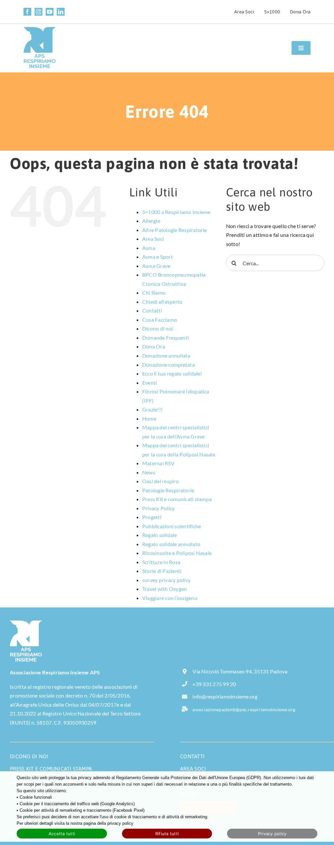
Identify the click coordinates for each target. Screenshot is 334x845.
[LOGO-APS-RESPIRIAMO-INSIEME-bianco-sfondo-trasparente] (26, 623)
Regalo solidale (159, 535)
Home (149, 418)
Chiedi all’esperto (162, 302)
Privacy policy (272, 833)
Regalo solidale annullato (171, 544)
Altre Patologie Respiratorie (174, 230)
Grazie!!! (152, 409)
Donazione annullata (166, 355)
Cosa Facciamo (159, 319)
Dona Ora (153, 346)
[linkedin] (61, 12)
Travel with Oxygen (164, 589)
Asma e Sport (157, 257)
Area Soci (153, 239)
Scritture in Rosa (161, 562)
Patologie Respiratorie (168, 490)
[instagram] (38, 12)
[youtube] (49, 12)
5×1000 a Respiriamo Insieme (176, 212)
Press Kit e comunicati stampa (177, 499)
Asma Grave (156, 266)
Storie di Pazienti (161, 571)
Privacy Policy (158, 508)
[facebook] (27, 12)
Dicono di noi (157, 328)
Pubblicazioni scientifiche (171, 526)
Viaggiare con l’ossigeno (169, 598)
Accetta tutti (62, 833)
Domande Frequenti (165, 337)
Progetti (151, 517)
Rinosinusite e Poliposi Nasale (177, 553)
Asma (148, 248)
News (148, 472)
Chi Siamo (153, 292)
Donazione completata (168, 364)
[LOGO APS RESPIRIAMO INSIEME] (39, 29)
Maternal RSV (158, 463)
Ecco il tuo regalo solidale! (172, 373)
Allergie (151, 221)
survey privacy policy (166, 580)
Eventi (149, 382)
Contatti (152, 310)
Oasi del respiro (160, 481)
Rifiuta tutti (167, 833)
